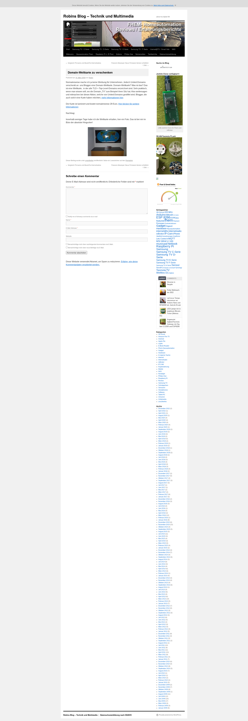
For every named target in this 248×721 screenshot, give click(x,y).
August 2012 (162, 615)
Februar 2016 (163, 518)
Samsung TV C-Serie (168, 251)
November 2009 (164, 687)
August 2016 (162, 504)
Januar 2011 (162, 659)
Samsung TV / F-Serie (139, 49)
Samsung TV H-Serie (163, 265)
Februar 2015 (163, 545)
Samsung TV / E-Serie (119, 49)
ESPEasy (175, 218)
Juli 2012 (161, 617)
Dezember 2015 (164, 522)
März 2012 (162, 627)
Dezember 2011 (164, 634)
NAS (173, 49)
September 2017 (164, 480)
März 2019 (162, 441)
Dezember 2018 (164, 448)
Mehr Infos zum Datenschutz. (164, 5)
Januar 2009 (162, 708)
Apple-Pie (161, 341)
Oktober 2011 (163, 638)
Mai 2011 (161, 650)
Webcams (70, 54)
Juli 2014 (161, 562)
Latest (162, 278)
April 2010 (162, 675)
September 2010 (164, 668)
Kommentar (70, 187)
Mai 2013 (161, 594)
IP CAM (161, 364)
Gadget (160, 225)
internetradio (175, 231)
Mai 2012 (161, 622)
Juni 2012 (161, 620)
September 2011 (164, 641)
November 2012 (164, 608)
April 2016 (162, 513)
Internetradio (162, 360)
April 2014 (162, 569)
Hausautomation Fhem (84, 54)
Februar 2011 (163, 657)
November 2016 (164, 501)
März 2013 (162, 599)
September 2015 (164, 529)
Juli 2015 (161, 534)
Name (68, 220)
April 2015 (162, 541)
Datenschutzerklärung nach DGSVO (116, 715)
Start (68, 49)
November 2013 (164, 580)
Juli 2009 (161, 696)
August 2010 (162, 671)
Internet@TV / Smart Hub (159, 49)
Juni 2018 (161, 460)
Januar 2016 (162, 520)
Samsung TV (162, 383)
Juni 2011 (161, 648)
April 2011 (161, 652)
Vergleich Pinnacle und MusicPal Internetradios (83, 63)
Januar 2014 (162, 576)
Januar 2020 (162, 427)
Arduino (119, 54)
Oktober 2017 (163, 478)
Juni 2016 (161, 508)
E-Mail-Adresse (72, 228)
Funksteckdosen (170, 223)
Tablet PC (161, 395)
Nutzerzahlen (140, 54)
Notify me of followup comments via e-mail (83, 216)
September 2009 (164, 692)
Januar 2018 (162, 471)
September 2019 (164, 429)
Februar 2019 (163, 443)
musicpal (161, 243)
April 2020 (162, 420)
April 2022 (162, 411)
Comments (171, 278)
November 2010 (164, 664)
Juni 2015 (161, 536)
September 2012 (164, 613)
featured (160, 221)
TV (167, 270)
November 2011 (164, 636)
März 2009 (162, 703)
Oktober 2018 (163, 450)
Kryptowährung (163, 367)
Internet (161, 357)
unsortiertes (89, 160)
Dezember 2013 (164, 578)
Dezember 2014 (164, 550)
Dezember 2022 (164, 408)
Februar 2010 (163, 680)
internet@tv (162, 231)
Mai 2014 (161, 566)
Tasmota (161, 270)
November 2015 (164, 525)
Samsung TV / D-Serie (100, 49)
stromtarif (172, 267)
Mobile (160, 369)
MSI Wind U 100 (164, 241)
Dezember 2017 (164, 473)
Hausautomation (173, 229)
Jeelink (159, 236)
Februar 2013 (163, 601)
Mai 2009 (161, 701)
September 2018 (164, 453)
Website (69, 236)
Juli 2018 (161, 457)
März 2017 (162, 492)
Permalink (129, 160)
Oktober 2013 (163, 583)
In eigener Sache (164, 355)
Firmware (160, 223)
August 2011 (162, 643)
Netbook (172, 243)
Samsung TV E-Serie (166, 260)
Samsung (162, 249)
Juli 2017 (161, 485)
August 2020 (162, 415)
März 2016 (162, 515)
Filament (176, 221)
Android (161, 339)
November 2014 (164, 552)
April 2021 (162, 413)
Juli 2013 (161, 589)
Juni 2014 (161, 564)
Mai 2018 (161, 462)
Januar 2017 (162, 497)
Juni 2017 (161, 487)
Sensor (176, 265)
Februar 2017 (163, 494)
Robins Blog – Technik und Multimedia (98, 16)
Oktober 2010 (163, 666)
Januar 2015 (162, 548)
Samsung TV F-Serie (166, 262)
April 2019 (162, 439)
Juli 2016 (161, 506)
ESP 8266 (163, 217)
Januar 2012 (162, 631)
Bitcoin (169, 215)
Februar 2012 (163, 629)
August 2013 (162, 587)
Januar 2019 (162, 446)
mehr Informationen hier (112, 98)
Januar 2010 (162, 682)
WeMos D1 (162, 272)
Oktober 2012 (163, 610)
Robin (91, 77)
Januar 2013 (162, 603)
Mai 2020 (161, 418)
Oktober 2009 (163, 689)
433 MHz (168, 212)
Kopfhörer (176, 236)
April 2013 (162, 596)
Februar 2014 (163, 573)
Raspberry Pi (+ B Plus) (105, 54)
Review (161, 381)
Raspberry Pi (165, 246)
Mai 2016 (161, 511)
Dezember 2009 (164, 685)
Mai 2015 (161, 538)
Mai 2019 (161, 436)
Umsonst (161, 397)
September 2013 (164, 585)
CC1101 (176, 215)
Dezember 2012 (164, 606)
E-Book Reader (163, 346)
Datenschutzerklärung (168, 54)
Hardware (161, 228)
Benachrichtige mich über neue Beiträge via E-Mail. (86, 247)
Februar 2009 (163, 706)
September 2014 (164, 557)
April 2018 (162, 464)
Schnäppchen (163, 385)
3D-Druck (160, 212)
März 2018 (162, 466)
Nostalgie (161, 374)
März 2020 (162, 422)
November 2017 (164, 476)
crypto (160, 343)
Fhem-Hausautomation (166, 348)
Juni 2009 (161, 699)
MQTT (171, 238)
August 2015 (162, 531)
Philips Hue (128, 54)
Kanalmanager (167, 236)
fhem (169, 220)
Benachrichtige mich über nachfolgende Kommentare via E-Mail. (90, 244)
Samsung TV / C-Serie (80, 49)
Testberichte (152, 54)
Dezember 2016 (164, 499)
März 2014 (162, 571)
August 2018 (162, 455)
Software (161, 392)
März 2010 (162, 678)
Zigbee (171, 273)
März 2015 (162, 543)
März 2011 (162, 654)
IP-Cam (168, 233)
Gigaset (169, 226)
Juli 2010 (161, 673)
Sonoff (159, 268)
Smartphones (163, 390)
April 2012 (162, 624)
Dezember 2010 (164, 661)
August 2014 (162, 559)
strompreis (165, 267)
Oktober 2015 (163, 527)
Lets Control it (162, 239)
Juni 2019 (161, 434)
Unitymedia (162, 399)
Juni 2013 (161, 592)
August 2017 (162, 483)
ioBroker (160, 234)
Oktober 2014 (163, 555)
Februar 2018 (163, 469)
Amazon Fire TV (164, 336)
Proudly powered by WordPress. (170, 715)
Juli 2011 (161, 645)
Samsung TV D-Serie (166, 256)
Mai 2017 (161, 490)
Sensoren (161, 388)
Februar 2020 (163, 425)
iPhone (176, 234)
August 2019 (162, 432)
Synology (178, 268)
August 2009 (162, 694)
